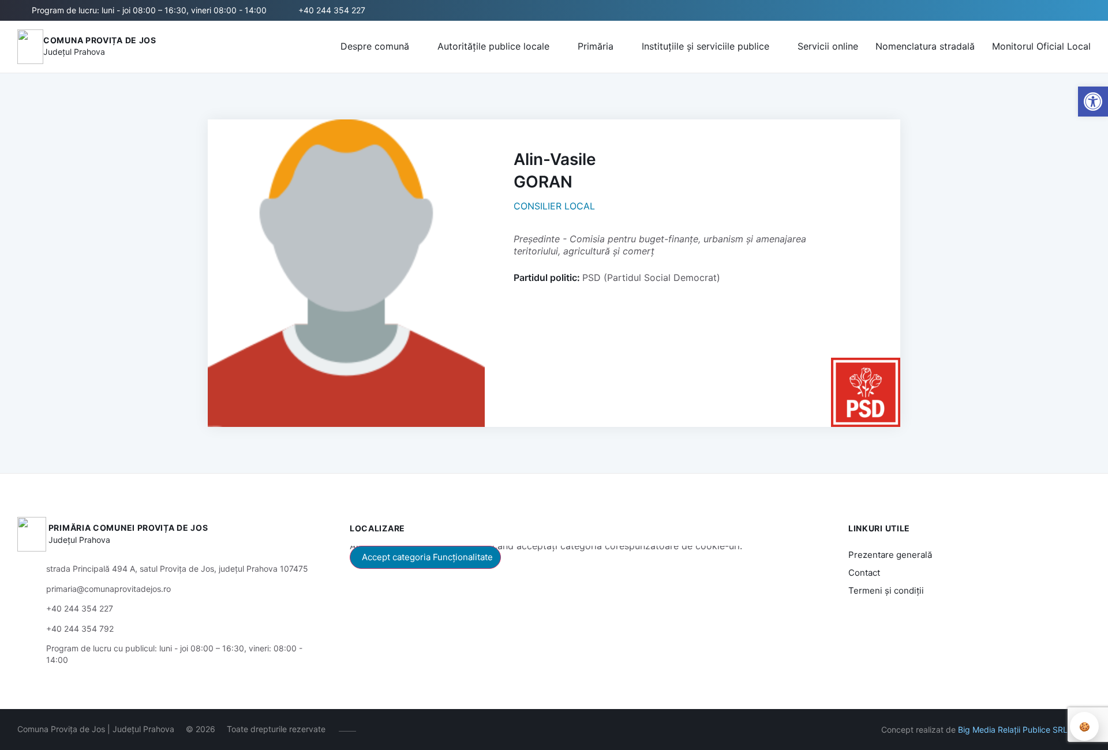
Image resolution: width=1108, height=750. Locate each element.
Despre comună (374, 46)
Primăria (595, 46)
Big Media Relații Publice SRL (1013, 729)
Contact (864, 572)
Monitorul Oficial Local (1041, 46)
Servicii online (828, 46)
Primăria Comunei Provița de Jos (128, 527)
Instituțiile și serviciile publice (705, 46)
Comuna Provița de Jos (99, 40)
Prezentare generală (890, 554)
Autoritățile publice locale (493, 46)
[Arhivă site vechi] (442, 729)
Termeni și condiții (886, 590)
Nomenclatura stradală (925, 46)
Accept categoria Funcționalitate (427, 557)
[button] (1084, 11)
